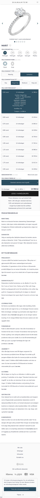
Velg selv (34, 83)
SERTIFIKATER (5, 394)
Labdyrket (29, 74)
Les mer (3, 389)
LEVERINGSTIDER (6, 303)
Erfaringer (20, 451)
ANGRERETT (5, 349)
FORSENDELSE (5, 326)
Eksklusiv (24, 83)
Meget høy (15, 83)
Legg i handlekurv (20, 193)
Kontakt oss (15, 315)
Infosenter (20, 454)
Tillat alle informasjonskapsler (20, 489)
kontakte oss (31, 429)
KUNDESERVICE (6, 417)
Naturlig (10, 74)
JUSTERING (4, 372)
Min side (20, 448)
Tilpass (19, 495)
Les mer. (4, 275)
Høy (6, 83)
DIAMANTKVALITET (7, 281)
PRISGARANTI (5, 258)
